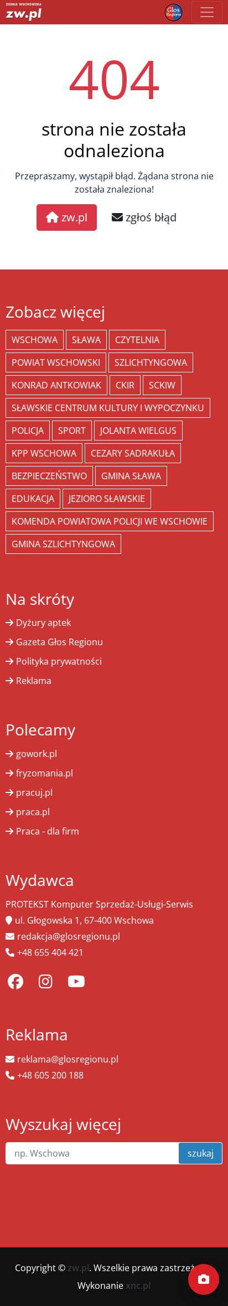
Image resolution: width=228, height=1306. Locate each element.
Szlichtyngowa (151, 362)
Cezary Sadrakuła (133, 453)
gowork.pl (36, 754)
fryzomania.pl (44, 773)
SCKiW (162, 385)
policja (28, 430)
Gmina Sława (131, 476)
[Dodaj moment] (203, 1279)
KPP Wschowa (44, 453)
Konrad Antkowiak (56, 385)
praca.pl (33, 812)
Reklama (33, 681)
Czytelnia (137, 340)
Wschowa (35, 340)
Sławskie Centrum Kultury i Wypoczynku (108, 408)
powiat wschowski (56, 362)
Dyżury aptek (43, 622)
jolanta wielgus (138, 430)
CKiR (125, 385)
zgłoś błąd (150, 217)
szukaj (201, 1153)
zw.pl (73, 217)
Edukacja (33, 499)
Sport (72, 430)
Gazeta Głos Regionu (59, 642)
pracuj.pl (34, 792)
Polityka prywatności (59, 661)
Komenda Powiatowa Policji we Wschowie (110, 521)
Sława (86, 340)
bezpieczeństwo (49, 476)
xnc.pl (138, 1285)
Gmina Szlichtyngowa (63, 544)
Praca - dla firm (47, 831)
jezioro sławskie (107, 499)
